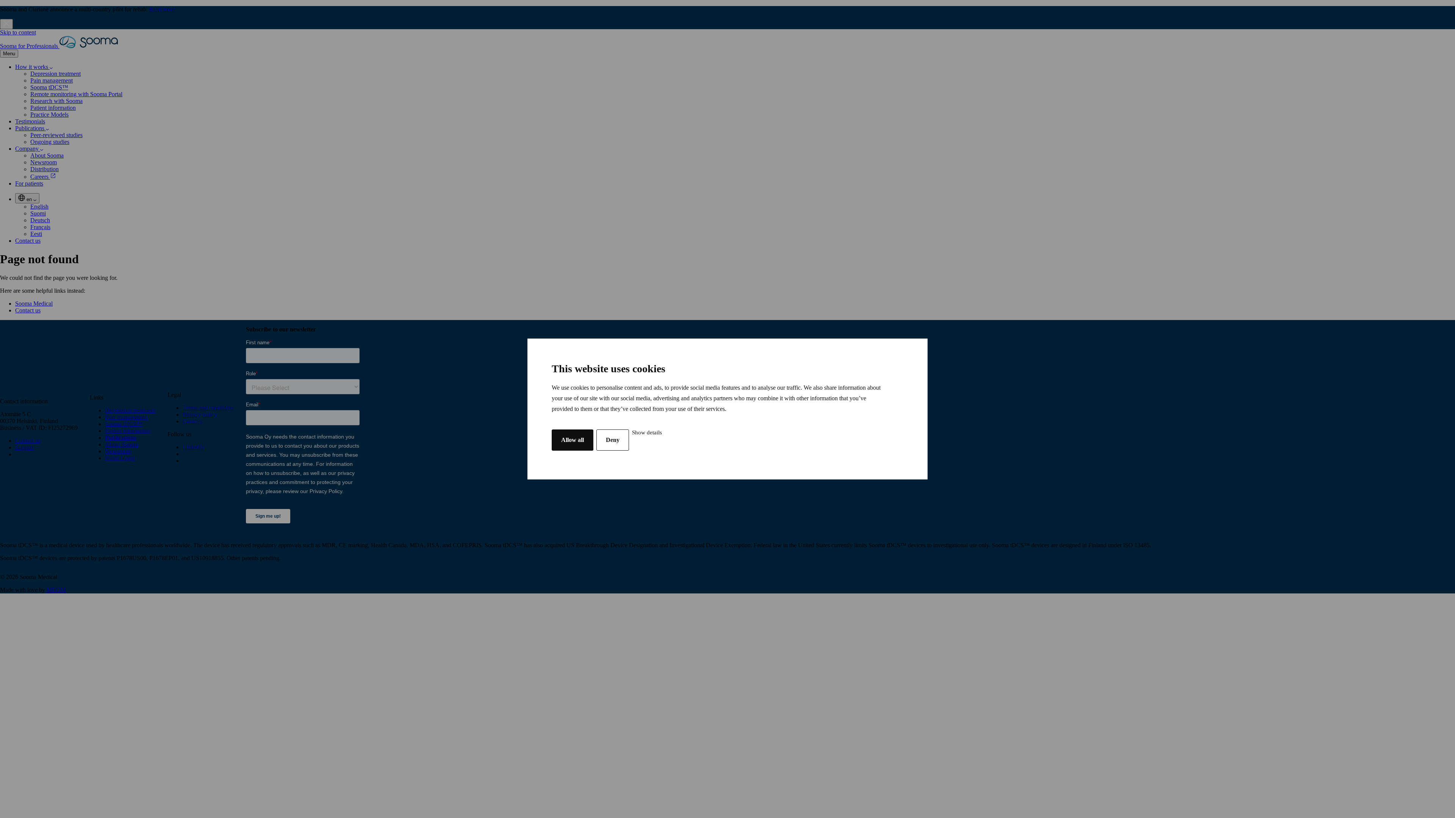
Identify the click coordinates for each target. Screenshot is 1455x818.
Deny (613, 440)
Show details (647, 432)
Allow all (572, 440)
